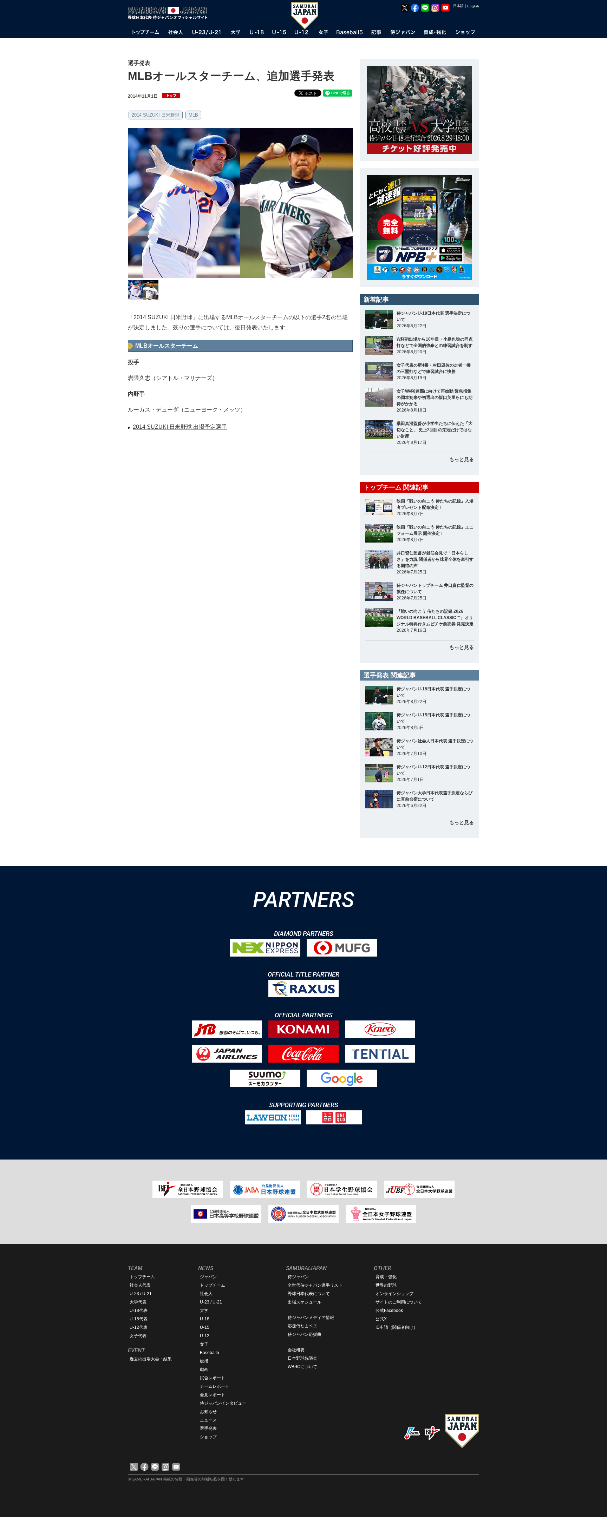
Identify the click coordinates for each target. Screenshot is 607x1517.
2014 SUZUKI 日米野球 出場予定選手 (180, 427)
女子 (204, 1344)
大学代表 (138, 1302)
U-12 (204, 1335)
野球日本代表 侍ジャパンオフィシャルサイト (170, 13)
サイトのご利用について (399, 1302)
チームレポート (214, 1386)
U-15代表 (139, 1318)
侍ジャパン (298, 1276)
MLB (193, 115)
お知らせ (208, 1411)
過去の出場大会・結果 (151, 1359)
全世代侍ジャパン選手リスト (315, 1285)
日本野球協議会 (302, 1358)
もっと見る (461, 459)
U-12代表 (139, 1327)
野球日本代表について (309, 1293)
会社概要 (296, 1349)
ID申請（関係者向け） (397, 1327)
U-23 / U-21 (141, 1293)
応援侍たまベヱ (302, 1326)
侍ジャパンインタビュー (223, 1403)
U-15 (204, 1327)
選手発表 (208, 1428)
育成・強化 (386, 1276)
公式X (381, 1318)
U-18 (204, 1318)
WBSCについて (302, 1366)
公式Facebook (389, 1310)
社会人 (206, 1293)
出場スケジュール (304, 1302)
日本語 (458, 6)
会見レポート (212, 1394)
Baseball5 (209, 1352)
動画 (204, 1369)
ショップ (208, 1436)
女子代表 (138, 1335)
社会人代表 (140, 1285)
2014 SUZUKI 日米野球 (156, 115)
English (473, 6)
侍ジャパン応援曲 (304, 1334)
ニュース (208, 1420)
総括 (204, 1361)
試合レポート (212, 1377)
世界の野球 (386, 1285)
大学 (204, 1310)
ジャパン (208, 1276)
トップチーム (142, 1276)
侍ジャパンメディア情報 (311, 1317)
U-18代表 (139, 1310)
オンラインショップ (394, 1293)
